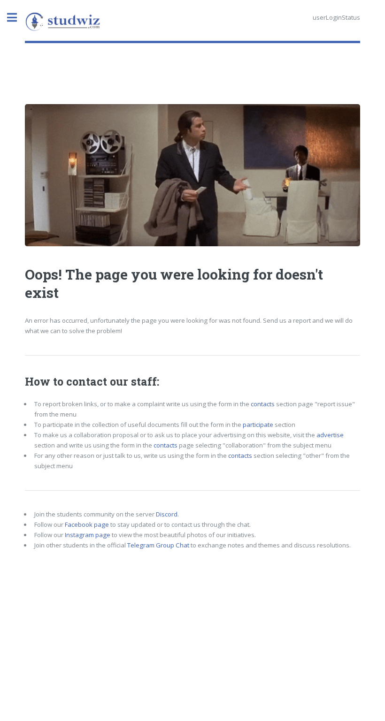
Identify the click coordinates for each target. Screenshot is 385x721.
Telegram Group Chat (158, 545)
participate (258, 424)
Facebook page (87, 524)
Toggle (17, 17)
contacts (263, 404)
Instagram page (87, 535)
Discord (166, 514)
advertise (330, 435)
